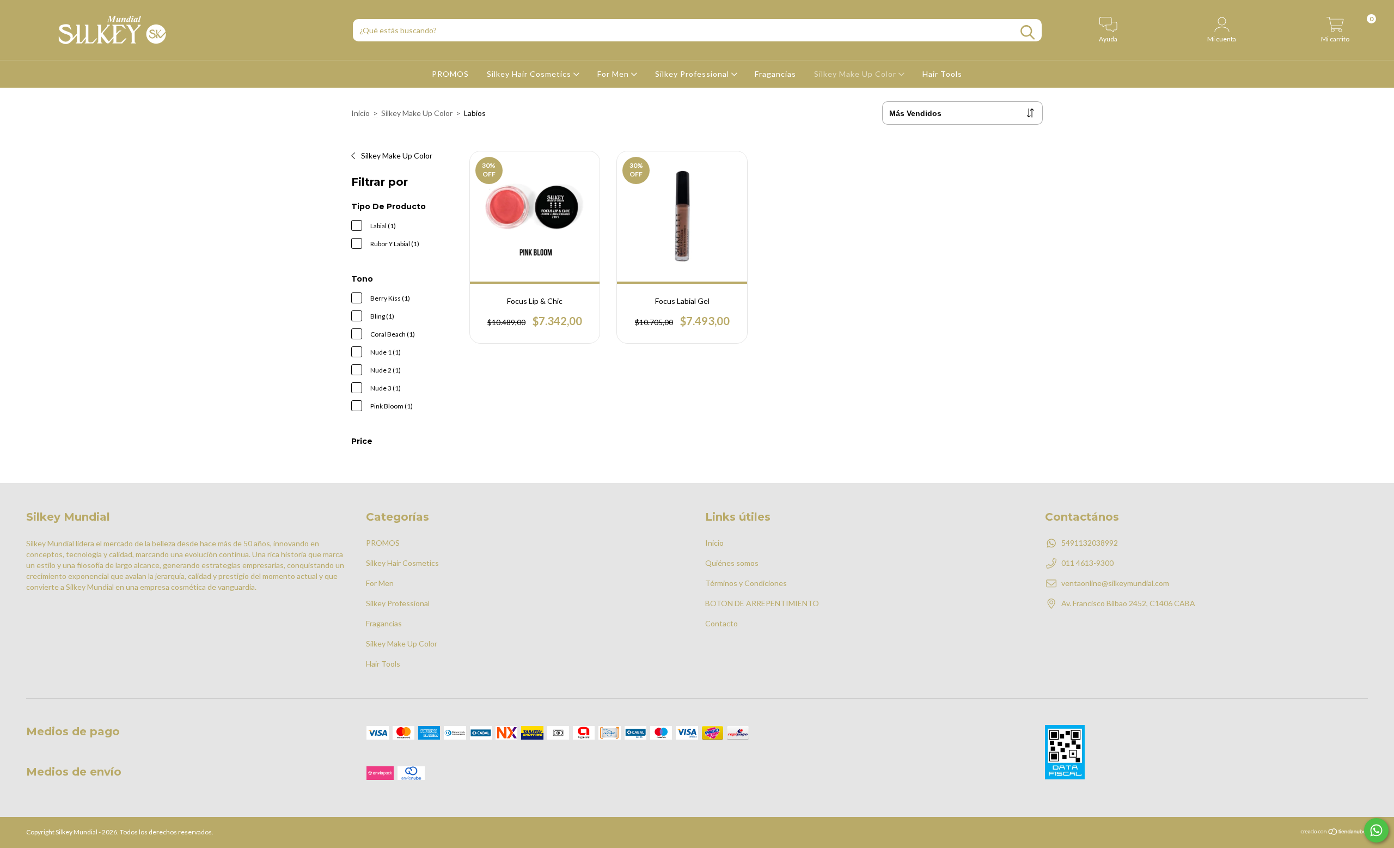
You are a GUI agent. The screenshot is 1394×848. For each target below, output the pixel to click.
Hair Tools (942, 73)
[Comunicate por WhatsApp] (1376, 830)
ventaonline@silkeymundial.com (1115, 583)
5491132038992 (1089, 542)
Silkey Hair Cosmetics (530, 73)
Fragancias (775, 73)
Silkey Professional (693, 73)
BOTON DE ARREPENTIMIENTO (762, 603)
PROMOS (450, 73)
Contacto (721, 623)
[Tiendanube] (1334, 833)
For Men (614, 73)
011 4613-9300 (1087, 563)
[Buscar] (1027, 32)
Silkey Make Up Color (856, 73)
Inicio (360, 113)
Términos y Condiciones (746, 583)
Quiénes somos (732, 563)
